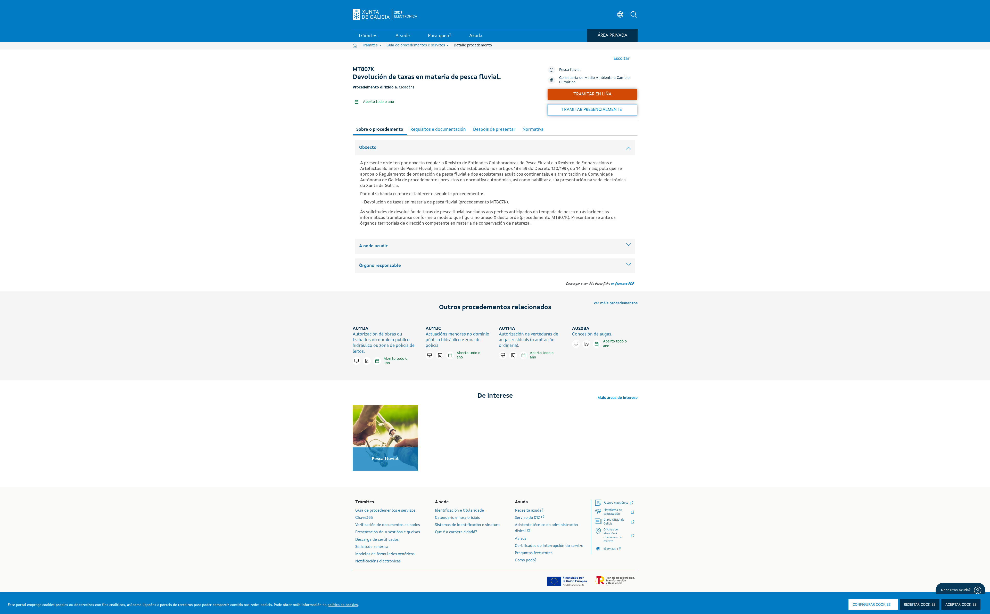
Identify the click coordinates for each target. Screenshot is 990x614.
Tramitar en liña (592, 94)
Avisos (520, 539)
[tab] (380, 128)
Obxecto (367, 147)
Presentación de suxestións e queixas (387, 532)
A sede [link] (402, 36)
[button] (634, 14)
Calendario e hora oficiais (457, 518)
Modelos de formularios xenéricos (385, 554)
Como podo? (526, 560)
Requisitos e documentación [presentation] (438, 129)
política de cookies (342, 605)
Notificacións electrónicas (378, 561)
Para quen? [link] (439, 36)
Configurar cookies (871, 605)
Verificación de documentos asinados (387, 525)
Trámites (370, 45)
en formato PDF (622, 283)
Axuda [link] (475, 36)
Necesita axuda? (529, 511)
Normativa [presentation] (533, 129)
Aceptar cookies (960, 605)
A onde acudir (373, 246)
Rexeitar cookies (919, 605)
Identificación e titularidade (459, 511)
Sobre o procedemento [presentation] (379, 129)
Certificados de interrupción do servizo (549, 546)
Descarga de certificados (377, 540)
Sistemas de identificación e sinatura (467, 525)
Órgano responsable (380, 266)
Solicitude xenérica (371, 547)
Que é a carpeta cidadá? (456, 532)
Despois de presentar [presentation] (494, 129)
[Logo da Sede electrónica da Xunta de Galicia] (385, 14)
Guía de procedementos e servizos (416, 45)
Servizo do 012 (528, 518)
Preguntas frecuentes (533, 553)
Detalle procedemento (473, 45)
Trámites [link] (367, 36)
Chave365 (364, 518)
